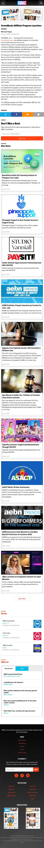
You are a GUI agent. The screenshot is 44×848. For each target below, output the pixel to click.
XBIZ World (11, 792)
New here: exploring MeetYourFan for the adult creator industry (20, 702)
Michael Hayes (6, 32)
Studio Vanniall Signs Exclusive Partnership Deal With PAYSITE (21, 264)
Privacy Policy (22, 752)
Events (4, 613)
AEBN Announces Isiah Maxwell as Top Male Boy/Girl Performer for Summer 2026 (20, 533)
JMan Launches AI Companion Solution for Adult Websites (21, 578)
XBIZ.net (5, 662)
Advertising (22, 743)
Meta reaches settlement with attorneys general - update (21, 692)
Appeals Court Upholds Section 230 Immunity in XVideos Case (21, 349)
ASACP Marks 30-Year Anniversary (15, 487)
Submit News (22, 740)
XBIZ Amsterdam (9, 621)
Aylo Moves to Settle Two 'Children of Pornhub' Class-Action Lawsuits (21, 396)
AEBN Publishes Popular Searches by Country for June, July (21, 306)
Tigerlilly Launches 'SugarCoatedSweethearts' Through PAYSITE (20, 446)
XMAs (32, 799)
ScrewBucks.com (7, 40)
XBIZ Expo (32, 795)
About (22, 749)
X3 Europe (6, 633)
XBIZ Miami (32, 789)
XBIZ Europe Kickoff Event (13, 674)
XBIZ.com (12, 786)
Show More (22, 599)
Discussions (9, 668)
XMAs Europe (7, 645)
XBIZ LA (32, 786)
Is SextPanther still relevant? (13, 682)
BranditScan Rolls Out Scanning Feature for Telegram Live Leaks (19, 176)
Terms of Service (39, 840)
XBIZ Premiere (11, 795)
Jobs (22, 668)
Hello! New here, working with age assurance (19, 711)
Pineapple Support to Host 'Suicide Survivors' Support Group (20, 221)
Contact (22, 746)
